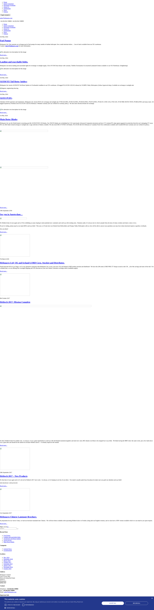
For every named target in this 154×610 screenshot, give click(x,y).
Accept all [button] (112, 603)
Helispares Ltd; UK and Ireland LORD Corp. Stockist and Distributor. (32, 263)
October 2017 (7, 562)
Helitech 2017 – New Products (13, 476)
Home (5, 2)
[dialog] (77, 603)
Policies (6, 12)
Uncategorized (8, 550)
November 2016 (8, 567)
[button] (43, 608)
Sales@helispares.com (11, 46)
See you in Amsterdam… (11, 214)
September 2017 (8, 564)
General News (8, 549)
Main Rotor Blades (8, 119)
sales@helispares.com (6, 18)
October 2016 (7, 569)
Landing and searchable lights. (14, 62)
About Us (6, 7)
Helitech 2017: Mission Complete (15, 302)
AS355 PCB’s (6, 98)
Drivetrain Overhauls (9, 5)
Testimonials (7, 8)
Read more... (3, 55)
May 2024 (6, 557)
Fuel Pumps (5, 40)
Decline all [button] (136, 603)
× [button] (152, 598)
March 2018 (7, 560)
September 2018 (8, 559)
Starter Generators (9, 4)
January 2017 (7, 565)
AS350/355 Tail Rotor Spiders (13, 81)
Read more (80, 602)
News (5, 10)
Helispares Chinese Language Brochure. (18, 517)
